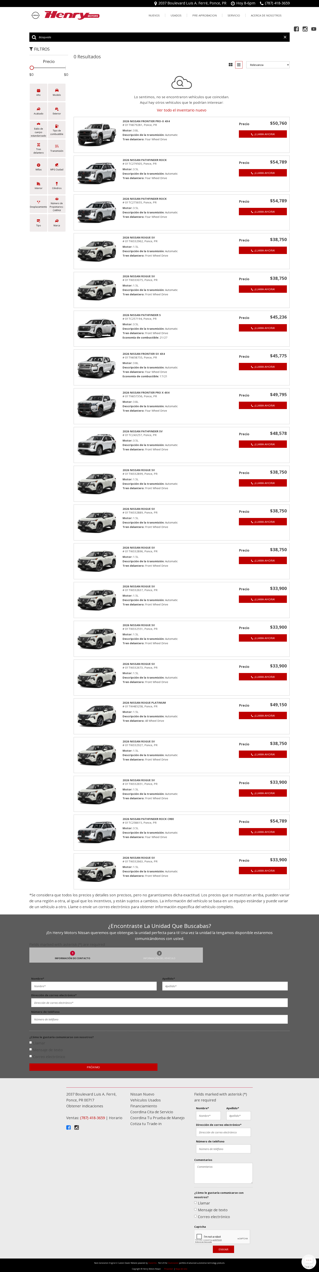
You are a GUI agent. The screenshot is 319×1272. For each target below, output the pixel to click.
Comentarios (203, 1160)
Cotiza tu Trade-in (146, 1123)
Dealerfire (152, 1263)
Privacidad (168, 1269)
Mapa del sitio (181, 1269)
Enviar (223, 1249)
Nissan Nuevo (142, 1094)
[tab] (72, 955)
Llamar (39, 1043)
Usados (176, 15)
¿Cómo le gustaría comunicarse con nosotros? (61, 1037)
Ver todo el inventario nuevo (181, 110)
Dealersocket (173, 1263)
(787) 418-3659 (92, 1117)
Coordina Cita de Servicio (151, 1111)
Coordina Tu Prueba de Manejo (157, 1117)
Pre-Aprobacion (204, 15)
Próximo (93, 1067)
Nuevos (154, 15)
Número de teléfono (45, 1012)
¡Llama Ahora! (265, 134)
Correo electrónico (49, 1056)
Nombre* (37, 978)
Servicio (234, 15)
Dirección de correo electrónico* (54, 995)
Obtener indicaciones (84, 1105)
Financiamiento (143, 1105)
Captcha (200, 1226)
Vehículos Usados (145, 1100)
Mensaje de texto (48, 1049)
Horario (115, 1117)
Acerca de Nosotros (266, 15)
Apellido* (168, 978)
